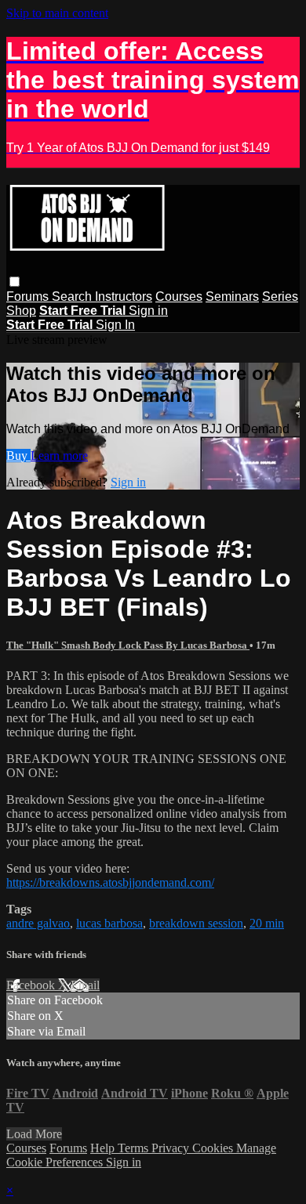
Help (104, 1148)
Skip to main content (57, 13)
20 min (267, 923)
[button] (14, 282)
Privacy (171, 1148)
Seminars (232, 296)
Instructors (123, 296)
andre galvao (38, 923)
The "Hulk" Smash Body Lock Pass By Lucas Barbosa (128, 645)
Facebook (32, 985)
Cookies (214, 1148)
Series (280, 296)
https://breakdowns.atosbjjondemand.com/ (110, 882)
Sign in (148, 310)
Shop (21, 310)
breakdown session (196, 923)
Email (85, 985)
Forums (29, 296)
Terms (134, 1148)
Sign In (115, 324)
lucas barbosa (109, 923)
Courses (178, 296)
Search (73, 296)
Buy (18, 455)
